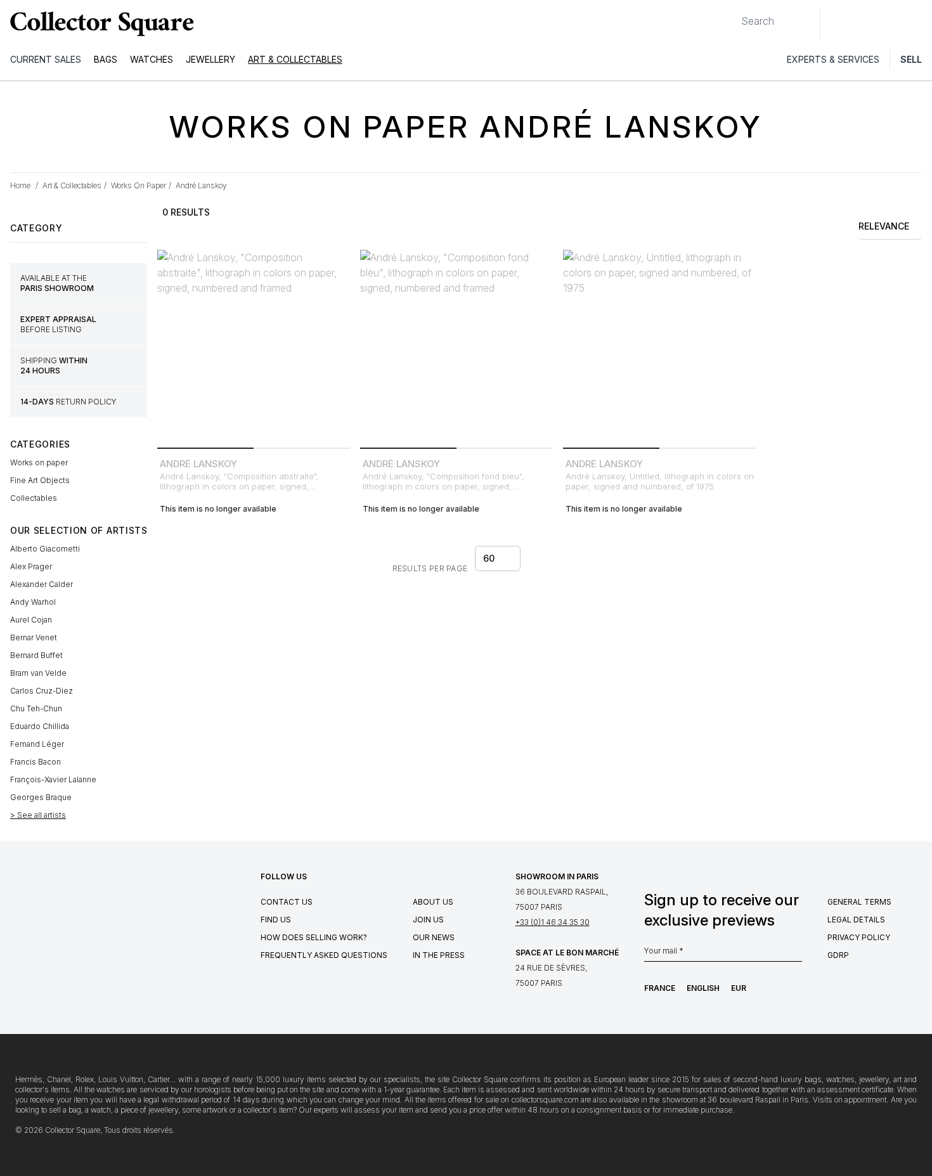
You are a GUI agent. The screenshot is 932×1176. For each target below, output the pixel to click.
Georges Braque (41, 797)
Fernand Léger (37, 744)
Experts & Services (833, 59)
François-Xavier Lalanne (53, 779)
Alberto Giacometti (45, 548)
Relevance (883, 226)
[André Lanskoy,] (253, 346)
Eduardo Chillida (39, 726)
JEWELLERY (210, 59)
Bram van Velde (38, 673)
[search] (731, 15)
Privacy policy (858, 937)
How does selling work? (314, 937)
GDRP (838, 955)
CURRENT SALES (45, 59)
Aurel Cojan (31, 619)
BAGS (105, 59)
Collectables (33, 498)
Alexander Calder (41, 584)
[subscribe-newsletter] (795, 954)
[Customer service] (837, 23)
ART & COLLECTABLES (295, 59)
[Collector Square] (99, 23)
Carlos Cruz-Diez (41, 690)
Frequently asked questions (324, 955)
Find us (276, 919)
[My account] (918, 23)
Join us (428, 919)
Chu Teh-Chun (36, 708)
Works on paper (39, 462)
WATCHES (151, 59)
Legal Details (856, 919)
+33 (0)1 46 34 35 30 (552, 922)
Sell (911, 59)
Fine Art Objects (40, 480)
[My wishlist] (865, 23)
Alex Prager (31, 566)
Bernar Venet (33, 637)
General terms (859, 902)
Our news (434, 937)
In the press (439, 955)
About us (433, 902)
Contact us (287, 902)
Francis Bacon (35, 761)
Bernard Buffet (36, 655)
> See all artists (38, 815)
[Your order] (893, 23)
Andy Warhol (33, 602)
